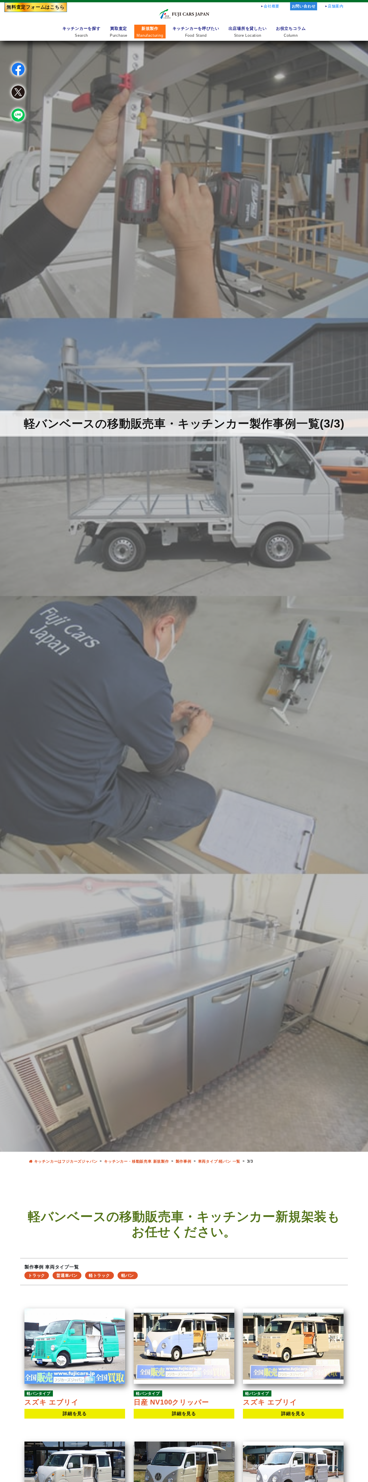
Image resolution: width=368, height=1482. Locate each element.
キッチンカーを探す (81, 31)
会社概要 (271, 6)
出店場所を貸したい (248, 31)
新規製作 (150, 31)
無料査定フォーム (36, 7)
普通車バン (67, 1275)
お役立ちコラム (291, 31)
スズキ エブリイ (51, 1402)
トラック (36, 1275)
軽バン (127, 1275)
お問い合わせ (304, 6)
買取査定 (118, 31)
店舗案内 (336, 6)
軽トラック (99, 1275)
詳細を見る (75, 1413)
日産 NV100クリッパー (171, 1402)
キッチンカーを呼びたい (195, 31)
